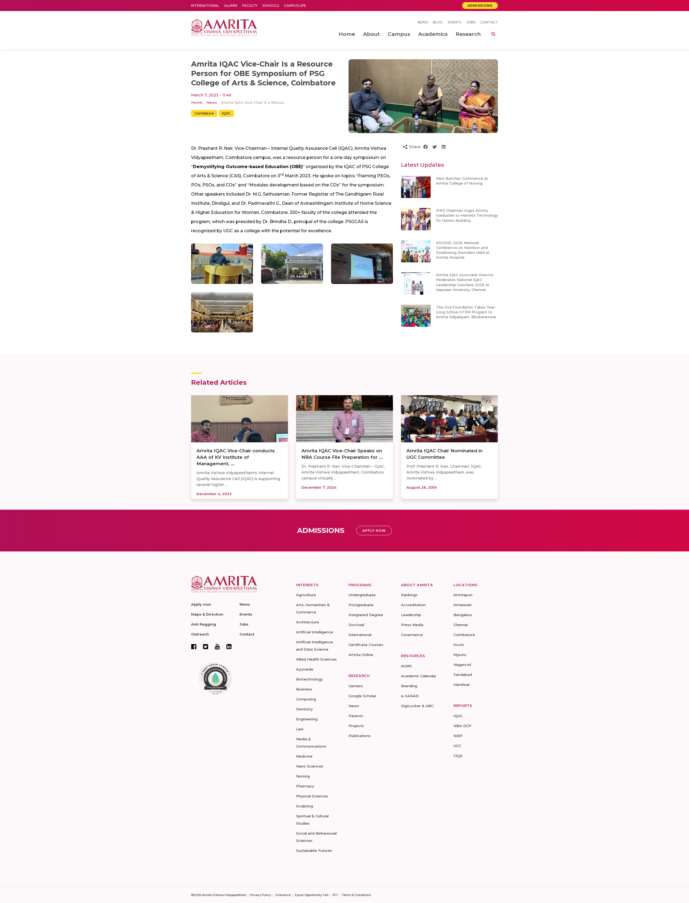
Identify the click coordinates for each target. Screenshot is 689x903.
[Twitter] (205, 646)
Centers (356, 686)
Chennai (461, 625)
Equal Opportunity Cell (311, 895)
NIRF (458, 736)
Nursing (303, 776)
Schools (270, 6)
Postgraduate (361, 605)
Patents (356, 716)
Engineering (307, 719)
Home (196, 102)
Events (454, 22)
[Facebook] (193, 646)
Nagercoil (462, 664)
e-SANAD (410, 696)
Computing (306, 699)
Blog (438, 22)
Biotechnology (309, 679)
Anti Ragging (203, 624)
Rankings (409, 595)
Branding (409, 686)
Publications (360, 736)
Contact (489, 22)
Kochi (459, 644)
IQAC (226, 113)
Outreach (200, 634)
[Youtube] (217, 646)
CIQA (458, 755)
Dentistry (304, 709)
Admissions (480, 6)
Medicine (304, 756)
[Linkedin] (229, 646)
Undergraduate (362, 595)
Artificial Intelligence (314, 632)
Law (300, 729)
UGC (457, 746)
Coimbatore (204, 113)
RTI (335, 895)
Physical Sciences (312, 796)
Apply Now (374, 531)
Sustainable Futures (314, 850)
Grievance (283, 895)
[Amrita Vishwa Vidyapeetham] (224, 27)
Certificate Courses (366, 644)
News (422, 22)
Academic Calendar (418, 676)
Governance (412, 635)
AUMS (406, 666)
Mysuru (460, 654)
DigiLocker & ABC (417, 706)
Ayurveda (304, 669)
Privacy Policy (260, 895)
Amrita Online (361, 654)
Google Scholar (362, 696)
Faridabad (463, 674)
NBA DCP (462, 726)
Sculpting (304, 806)
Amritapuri (463, 595)
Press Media (412, 625)
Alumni (230, 6)
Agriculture (306, 595)
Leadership (411, 615)
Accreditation (413, 605)
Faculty (249, 6)
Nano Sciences (309, 766)
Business (304, 689)
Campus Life (295, 6)
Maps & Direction (207, 614)
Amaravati (463, 605)
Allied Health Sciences (316, 659)
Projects (356, 726)
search (493, 34)
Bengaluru (463, 615)
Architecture (307, 622)
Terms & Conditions (356, 895)
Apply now (201, 604)
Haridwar (462, 684)
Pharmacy (305, 786)
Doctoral (356, 625)
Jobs (470, 22)
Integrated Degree (366, 615)
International (205, 6)
